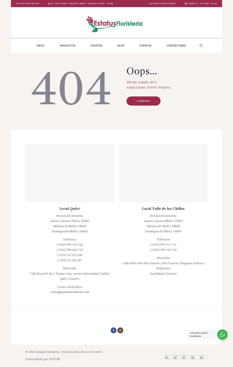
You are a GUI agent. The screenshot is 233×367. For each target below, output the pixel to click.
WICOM (54, 359)
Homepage (143, 101)
